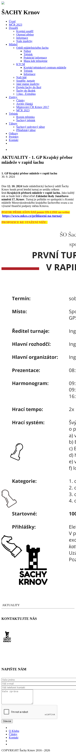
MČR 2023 (15, 24)
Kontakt (13, 140)
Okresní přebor (25, 34)
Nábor (27, 51)
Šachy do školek (25, 90)
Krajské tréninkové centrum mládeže (45, 67)
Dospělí (13, 27)
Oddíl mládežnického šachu (32, 47)
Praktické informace (35, 57)
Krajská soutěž (24, 31)
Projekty (14, 136)
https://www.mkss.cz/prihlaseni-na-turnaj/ (32, 216)
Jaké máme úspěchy (27, 84)
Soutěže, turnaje (25, 80)
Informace (22, 37)
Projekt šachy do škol (28, 87)
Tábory (13, 123)
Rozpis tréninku (25, 117)
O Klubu (14, 730)
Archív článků (24, 103)
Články (20, 100)
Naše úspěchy (24, 41)
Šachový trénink (25, 120)
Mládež (13, 44)
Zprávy (13, 97)
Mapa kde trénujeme (35, 60)
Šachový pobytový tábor (30, 126)
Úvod (12, 21)
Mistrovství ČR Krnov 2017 (32, 107)
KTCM (20, 64)
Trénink (28, 54)
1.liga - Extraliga (26, 93)
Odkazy (13, 133)
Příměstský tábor (26, 130)
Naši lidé (21, 77)
